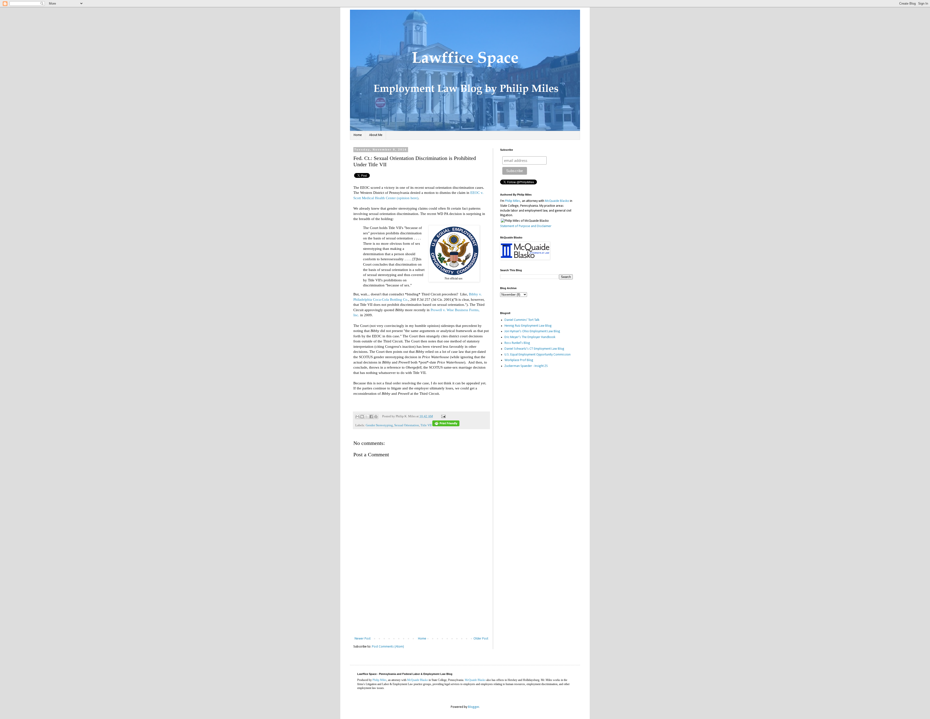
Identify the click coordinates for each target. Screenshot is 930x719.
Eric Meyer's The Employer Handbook (529, 337)
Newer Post (363, 638)
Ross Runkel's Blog (517, 343)
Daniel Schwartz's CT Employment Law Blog (534, 349)
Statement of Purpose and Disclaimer (525, 226)
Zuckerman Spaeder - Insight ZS (526, 366)
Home (358, 135)
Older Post (480, 638)
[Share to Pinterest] (375, 416)
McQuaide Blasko (557, 201)
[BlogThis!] (362, 416)
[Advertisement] (421, 599)
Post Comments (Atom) (388, 646)
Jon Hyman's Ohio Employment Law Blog (532, 331)
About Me (375, 135)
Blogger (473, 707)
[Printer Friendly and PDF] (445, 425)
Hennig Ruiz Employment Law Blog (528, 326)
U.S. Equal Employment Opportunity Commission (537, 354)
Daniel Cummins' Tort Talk (521, 320)
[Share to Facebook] (371, 416)
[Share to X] (366, 416)
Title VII (426, 425)
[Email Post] (443, 416)
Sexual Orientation (406, 425)
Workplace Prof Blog (518, 360)
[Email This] (357, 416)
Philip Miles (512, 201)
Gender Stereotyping (379, 425)
